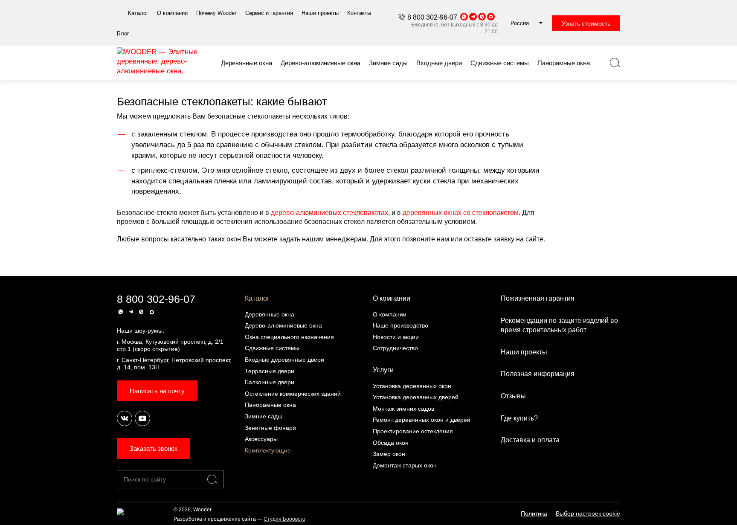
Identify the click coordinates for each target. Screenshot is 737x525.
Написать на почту (157, 390)
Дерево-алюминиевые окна (283, 325)
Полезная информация (538, 373)
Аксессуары (261, 438)
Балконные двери (269, 382)
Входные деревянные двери (284, 359)
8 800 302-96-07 (432, 17)
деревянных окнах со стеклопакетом (461, 212)
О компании (391, 298)
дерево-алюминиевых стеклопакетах (329, 212)
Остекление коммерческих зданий (293, 393)
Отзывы (513, 396)
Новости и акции (396, 337)
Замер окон (389, 453)
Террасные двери (269, 371)
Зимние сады (263, 416)
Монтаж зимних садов (403, 408)
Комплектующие (268, 450)
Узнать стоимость (586, 23)
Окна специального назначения (289, 337)
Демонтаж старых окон (405, 465)
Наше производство (400, 325)
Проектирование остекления (413, 431)
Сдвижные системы (272, 348)
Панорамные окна (270, 404)
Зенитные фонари (270, 427)
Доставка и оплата (530, 440)
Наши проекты (524, 352)
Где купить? (519, 418)
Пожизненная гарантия (538, 298)
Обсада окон (391, 442)
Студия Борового (284, 519)
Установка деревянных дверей (415, 397)
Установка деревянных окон (412, 386)
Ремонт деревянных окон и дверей (421, 419)
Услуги (383, 370)
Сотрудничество (395, 348)
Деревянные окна (269, 314)
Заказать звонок (153, 448)
